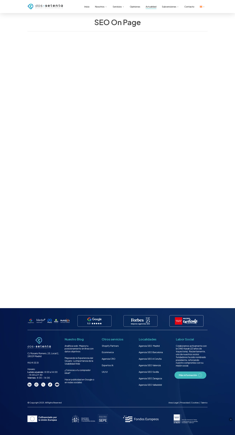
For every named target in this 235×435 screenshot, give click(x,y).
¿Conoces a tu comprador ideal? (78, 371)
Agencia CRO (108, 358)
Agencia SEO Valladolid (150, 384)
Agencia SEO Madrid (149, 345)
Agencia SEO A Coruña (150, 358)
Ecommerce (108, 352)
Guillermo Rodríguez (41, 117)
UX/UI (105, 371)
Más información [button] (188, 375)
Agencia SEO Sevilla (149, 371)
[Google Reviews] (94, 321)
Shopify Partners (110, 345)
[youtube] (57, 385)
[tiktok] (50, 385)
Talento (204, 402)
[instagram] (36, 385)
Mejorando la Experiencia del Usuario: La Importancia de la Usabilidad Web (79, 361)
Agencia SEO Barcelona (151, 352)
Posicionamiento (40, 71)
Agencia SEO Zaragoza (150, 378)
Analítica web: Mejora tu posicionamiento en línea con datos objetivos (79, 348)
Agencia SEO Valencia (150, 365)
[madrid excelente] (186, 321)
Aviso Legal (173, 402)
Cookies (195, 402)
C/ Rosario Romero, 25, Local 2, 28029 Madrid (43, 355)
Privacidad (185, 402)
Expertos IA (107, 365)
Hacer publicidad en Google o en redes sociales (79, 381)
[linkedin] (29, 385)
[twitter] (43, 385)
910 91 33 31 (33, 362)
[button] (231, 419)
